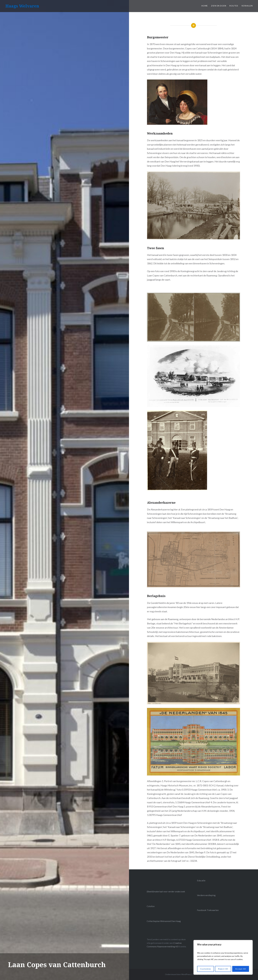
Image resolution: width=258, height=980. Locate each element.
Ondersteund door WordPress (178, 974)
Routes (233, 6)
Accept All (240, 969)
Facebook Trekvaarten (208, 910)
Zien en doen (218, 6)
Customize (205, 969)
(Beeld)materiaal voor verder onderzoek (166, 891)
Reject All (223, 969)
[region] (223, 957)
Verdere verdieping (206, 895)
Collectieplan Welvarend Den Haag (164, 921)
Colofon (151, 906)
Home (204, 6)
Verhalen (247, 6)
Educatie (201, 880)
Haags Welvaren (22, 6)
